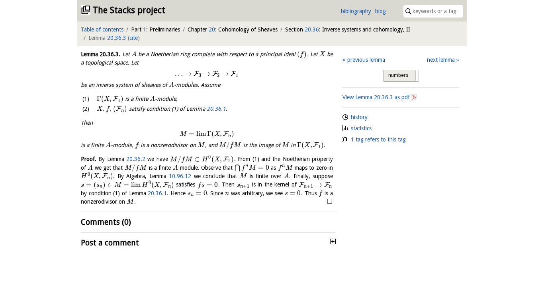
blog (380, 11)
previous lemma (366, 60)
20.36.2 (135, 159)
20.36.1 (216, 109)
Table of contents (102, 29)
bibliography (356, 11)
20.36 (312, 29)
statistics (361, 128)
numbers (398, 75)
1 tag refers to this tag (378, 139)
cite (133, 38)
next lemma (441, 60)
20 (212, 29)
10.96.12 (180, 176)
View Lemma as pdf (376, 97)
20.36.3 (116, 38)
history (359, 117)
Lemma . (100, 54)
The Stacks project (129, 10)
